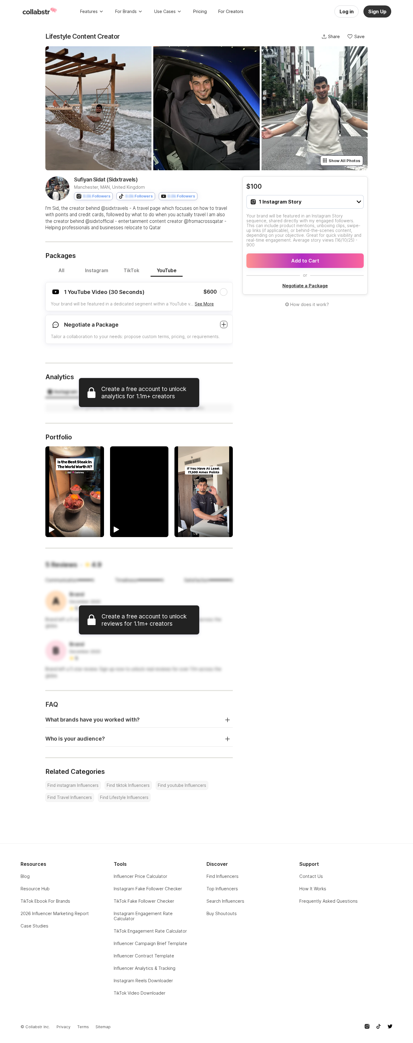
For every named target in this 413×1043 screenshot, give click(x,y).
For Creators (230, 11)
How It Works (312, 888)
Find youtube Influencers (182, 785)
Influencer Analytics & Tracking (144, 968)
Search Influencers (225, 901)
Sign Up (377, 11)
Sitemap (103, 1027)
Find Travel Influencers (69, 797)
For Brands (126, 11)
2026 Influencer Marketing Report (55, 913)
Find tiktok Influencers (128, 785)
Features (89, 11)
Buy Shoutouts (222, 913)
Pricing (200, 11)
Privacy (63, 1027)
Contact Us (311, 876)
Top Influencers (222, 888)
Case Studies (34, 925)
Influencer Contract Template (144, 955)
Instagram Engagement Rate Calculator (143, 916)
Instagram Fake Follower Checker (148, 888)
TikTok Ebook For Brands (45, 901)
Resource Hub (35, 888)
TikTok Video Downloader (139, 993)
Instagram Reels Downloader (143, 980)
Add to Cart (305, 261)
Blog (25, 876)
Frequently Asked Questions (328, 901)
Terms (83, 1027)
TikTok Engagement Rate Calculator (150, 931)
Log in (347, 11)
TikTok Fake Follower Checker (144, 901)
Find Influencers (223, 876)
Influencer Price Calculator (140, 876)
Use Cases (165, 11)
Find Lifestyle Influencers (124, 797)
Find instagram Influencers (73, 785)
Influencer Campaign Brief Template (150, 943)
